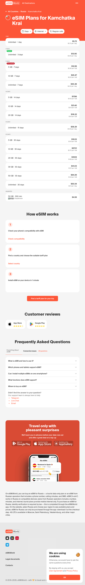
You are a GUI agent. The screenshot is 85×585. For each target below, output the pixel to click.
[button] (28, 3)
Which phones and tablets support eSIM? (24, 367)
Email (13, 403)
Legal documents (13, 559)
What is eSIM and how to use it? (21, 361)
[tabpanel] (42, 382)
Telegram (15, 398)
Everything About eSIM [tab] (13, 351)
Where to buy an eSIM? (17, 386)
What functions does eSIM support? (22, 380)
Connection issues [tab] (29, 351)
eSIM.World (10, 553)
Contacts (9, 565)
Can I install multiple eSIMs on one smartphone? (27, 374)
